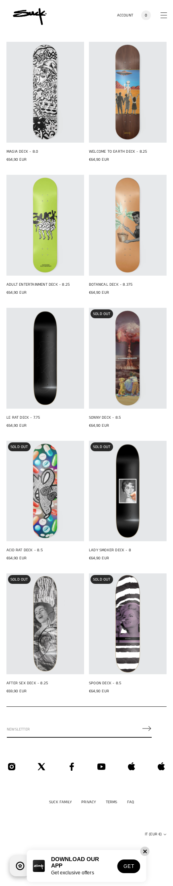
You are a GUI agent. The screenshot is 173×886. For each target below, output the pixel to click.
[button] (146, 15)
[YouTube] (101, 767)
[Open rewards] (20, 865)
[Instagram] (12, 767)
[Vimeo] (131, 767)
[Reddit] (161, 767)
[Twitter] (41, 767)
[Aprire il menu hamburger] (164, 15)
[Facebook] (71, 767)
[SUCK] (30, 15)
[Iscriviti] (147, 728)
